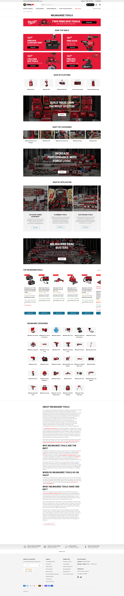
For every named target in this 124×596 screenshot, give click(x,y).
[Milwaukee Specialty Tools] (33, 388)
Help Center (49, 566)
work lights (66, 442)
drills (70, 441)
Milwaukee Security (79, 378)
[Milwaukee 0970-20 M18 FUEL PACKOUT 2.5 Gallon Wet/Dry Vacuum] (87, 280)
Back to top (62, 551)
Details (40, 1)
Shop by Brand (39, 8)
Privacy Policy (49, 569)
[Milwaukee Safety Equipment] (45, 373)
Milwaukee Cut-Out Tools (44, 350)
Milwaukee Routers (32, 378)
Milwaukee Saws (93, 140)
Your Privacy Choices (68, 574)
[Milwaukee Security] (79, 373)
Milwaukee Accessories (33, 335)
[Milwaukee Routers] (33, 373)
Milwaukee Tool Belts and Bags (68, 393)
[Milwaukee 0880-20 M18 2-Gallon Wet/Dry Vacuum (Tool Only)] (44, 280)
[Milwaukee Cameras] (91, 330)
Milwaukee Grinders (77, 140)
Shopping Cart (66, 571)
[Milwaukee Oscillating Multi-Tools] (79, 359)
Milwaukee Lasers (44, 364)
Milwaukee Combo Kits (33, 349)
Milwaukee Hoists (33, 364)
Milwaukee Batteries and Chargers (31, 141)
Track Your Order (67, 561)
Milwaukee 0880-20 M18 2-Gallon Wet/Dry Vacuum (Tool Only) (44, 289)
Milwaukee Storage (44, 393)
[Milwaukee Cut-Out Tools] (45, 344)
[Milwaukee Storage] (45, 388)
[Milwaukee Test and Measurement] (56, 388)
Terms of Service (50, 581)
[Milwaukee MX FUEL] (62, 83)
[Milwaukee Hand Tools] (91, 344)
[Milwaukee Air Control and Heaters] (45, 330)
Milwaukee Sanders (56, 378)
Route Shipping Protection (52, 574)
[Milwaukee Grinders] (77, 134)
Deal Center (78, 8)
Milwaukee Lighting (56, 364)
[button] (100, 4)
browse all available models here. (51, 493)
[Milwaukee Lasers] (45, 359)
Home (24, 11)
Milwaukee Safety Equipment (44, 379)
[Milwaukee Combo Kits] (33, 344)
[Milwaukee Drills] (46, 134)
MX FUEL (77, 456)
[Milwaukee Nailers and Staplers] (68, 359)
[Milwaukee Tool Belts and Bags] (68, 388)
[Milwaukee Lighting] (56, 359)
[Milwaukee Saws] (93, 134)
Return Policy (49, 571)
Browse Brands (67, 569)
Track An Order (97, 8)
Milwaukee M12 (30, 89)
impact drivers (75, 441)
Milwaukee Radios (91, 364)
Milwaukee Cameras (91, 335)
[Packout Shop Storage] (77, 83)
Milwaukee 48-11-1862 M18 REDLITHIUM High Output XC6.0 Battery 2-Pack (30, 290)
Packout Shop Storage (77, 89)
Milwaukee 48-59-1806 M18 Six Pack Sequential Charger (72, 289)
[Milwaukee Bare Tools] (68, 330)
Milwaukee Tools (29, 11)
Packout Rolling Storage (93, 89)
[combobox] (62, 4)
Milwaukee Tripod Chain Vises (79, 393)
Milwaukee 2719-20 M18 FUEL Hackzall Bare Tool (58, 289)
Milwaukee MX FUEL (62, 89)
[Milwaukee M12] (31, 83)
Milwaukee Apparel (56, 335)
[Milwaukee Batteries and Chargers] (30, 134)
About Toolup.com (67, 566)
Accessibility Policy (50, 561)
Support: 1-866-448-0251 (87, 1)
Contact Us (48, 564)
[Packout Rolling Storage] (93, 83)
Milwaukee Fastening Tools (62, 140)
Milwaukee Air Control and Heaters (44, 336)
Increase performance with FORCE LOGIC (62, 157)
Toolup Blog (98, 1)
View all (99, 270)
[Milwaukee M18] (46, 83)
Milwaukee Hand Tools (91, 349)
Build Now (62, 114)
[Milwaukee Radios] (91, 359)
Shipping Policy (49, 576)
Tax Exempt (49, 579)
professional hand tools (49, 442)
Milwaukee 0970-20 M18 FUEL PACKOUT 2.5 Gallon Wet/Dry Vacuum (87, 290)
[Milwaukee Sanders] (56, 373)
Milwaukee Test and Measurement (56, 393)
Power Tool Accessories (65, 8)
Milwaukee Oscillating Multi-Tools (79, 365)
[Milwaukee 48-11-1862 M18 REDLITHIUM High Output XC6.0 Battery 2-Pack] (30, 280)
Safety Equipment (51, 8)
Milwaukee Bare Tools (68, 335)
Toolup (27, 591)
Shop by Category (28, 8)
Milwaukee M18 (46, 89)
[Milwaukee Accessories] (33, 330)
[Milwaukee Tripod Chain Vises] (79, 388)
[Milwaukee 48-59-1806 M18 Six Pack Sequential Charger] (73, 280)
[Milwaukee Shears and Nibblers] (91, 373)
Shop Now (62, 171)
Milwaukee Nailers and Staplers (68, 365)
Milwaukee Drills (46, 140)
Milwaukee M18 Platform (51, 428)
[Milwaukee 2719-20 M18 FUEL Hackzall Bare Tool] (59, 280)
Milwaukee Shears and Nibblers (91, 379)
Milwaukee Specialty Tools (33, 393)
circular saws (59, 442)
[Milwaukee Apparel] (56, 330)
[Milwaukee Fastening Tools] (62, 134)
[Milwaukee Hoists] (33, 359)
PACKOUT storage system (69, 455)
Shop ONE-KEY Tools (49, 524)
